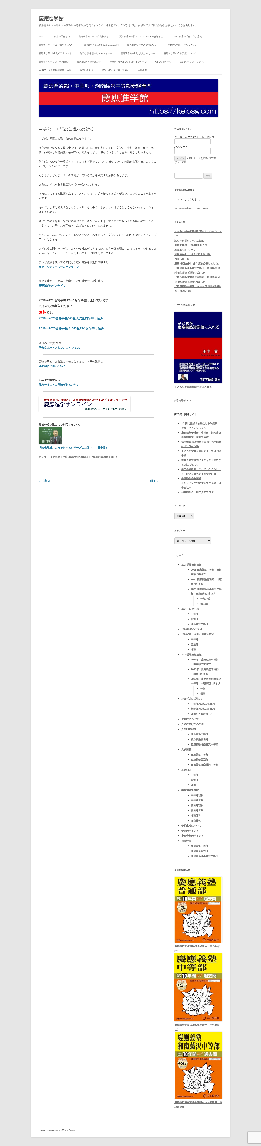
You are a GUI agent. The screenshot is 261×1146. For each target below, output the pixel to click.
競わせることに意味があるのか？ (59, 384)
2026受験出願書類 (191, 654)
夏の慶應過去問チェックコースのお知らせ (141, 36)
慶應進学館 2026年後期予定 (190, 245)
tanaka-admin (108, 456)
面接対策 (186, 841)
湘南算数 (196, 820)
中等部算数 (197, 800)
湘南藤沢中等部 (199, 624)
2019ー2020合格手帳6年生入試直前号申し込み (71, 318)
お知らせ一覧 (181, 259)
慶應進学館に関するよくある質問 (101, 44)
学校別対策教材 (190, 790)
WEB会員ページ (163, 61)
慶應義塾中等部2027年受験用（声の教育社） (197, 1027)
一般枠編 (205, 598)
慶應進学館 (51, 18)
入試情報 (186, 749)
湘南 (193, 649)
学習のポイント (190, 830)
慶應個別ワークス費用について (143, 44)
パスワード (181, 146)
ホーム (42, 36)
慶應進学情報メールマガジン (182, 44)
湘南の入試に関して (202, 714)
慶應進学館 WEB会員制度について (57, 44)
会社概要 (142, 70)
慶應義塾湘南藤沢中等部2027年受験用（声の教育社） (198, 1105)
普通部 (194, 619)
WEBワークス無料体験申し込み (55, 70)
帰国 (202, 693)
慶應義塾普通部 (199, 739)
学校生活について (191, 825)
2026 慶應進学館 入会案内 (186, 36)
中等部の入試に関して (203, 703)
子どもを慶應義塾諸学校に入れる (193, 386)
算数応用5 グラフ (185, 249)
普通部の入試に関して (203, 708)
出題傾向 (186, 770)
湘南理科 (196, 815)
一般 (202, 688)
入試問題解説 (188, 729)
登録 (184, 162)
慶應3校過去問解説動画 (89, 61)
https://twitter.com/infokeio (192, 208)
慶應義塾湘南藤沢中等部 (204, 744)
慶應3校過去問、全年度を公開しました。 (197, 263)
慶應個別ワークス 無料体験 (54, 61)
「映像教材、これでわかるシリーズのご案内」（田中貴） (73, 447)
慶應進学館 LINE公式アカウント (55, 53)
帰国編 (204, 603)
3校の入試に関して (192, 698)
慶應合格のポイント (192, 835)
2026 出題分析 (190, 608)
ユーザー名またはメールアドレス (194, 137)
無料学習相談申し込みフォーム (96, 53)
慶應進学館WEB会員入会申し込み (138, 53)
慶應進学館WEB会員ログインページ (128, 61)
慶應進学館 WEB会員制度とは (95, 36)
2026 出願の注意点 (191, 629)
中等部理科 (197, 795)
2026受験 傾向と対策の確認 (197, 634)
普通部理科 (197, 805)
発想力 (44, 481)
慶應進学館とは (62, 36)
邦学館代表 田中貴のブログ (197, 492)
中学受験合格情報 (191, 478)
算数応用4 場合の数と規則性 (192, 254)
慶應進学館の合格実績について (180, 53)
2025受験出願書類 (191, 564)
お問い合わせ (86, 70)
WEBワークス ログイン (193, 61)
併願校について (190, 719)
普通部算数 (197, 810)
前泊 (153, 481)
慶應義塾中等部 (199, 734)
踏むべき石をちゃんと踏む (189, 240)
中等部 (56, 456)
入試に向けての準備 (192, 724)
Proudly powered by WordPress (57, 1129)
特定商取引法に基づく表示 (115, 70)
